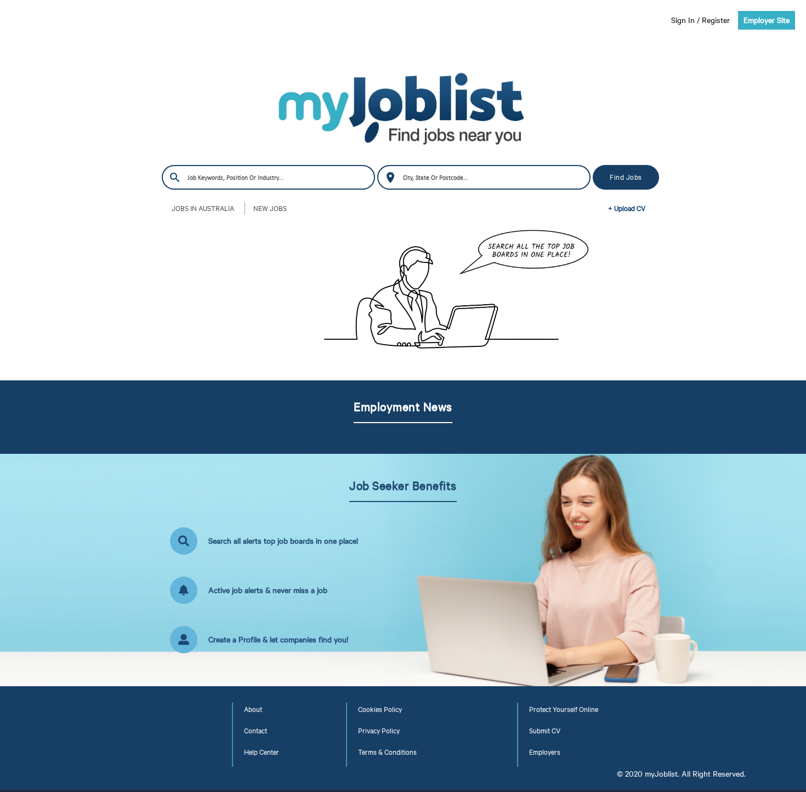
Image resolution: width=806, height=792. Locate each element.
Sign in (683, 20)
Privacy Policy (379, 730)
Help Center (261, 752)
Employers (544, 752)
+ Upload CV (626, 208)
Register (716, 20)
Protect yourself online (563, 709)
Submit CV (544, 730)
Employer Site (766, 20)
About (253, 709)
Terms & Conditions (387, 752)
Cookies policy (380, 709)
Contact (255, 730)
